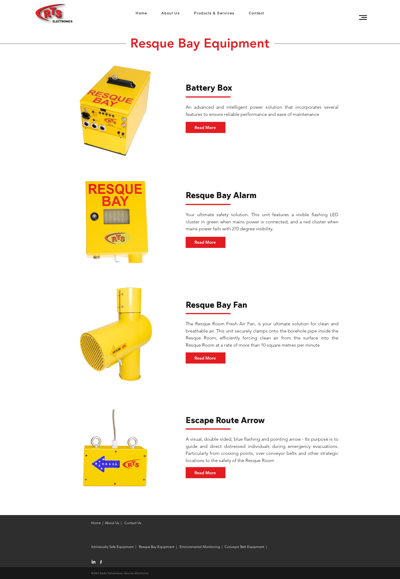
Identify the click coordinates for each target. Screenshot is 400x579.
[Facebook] (101, 562)
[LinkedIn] (93, 562)
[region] (117, 110)
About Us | (113, 523)
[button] (363, 17)
